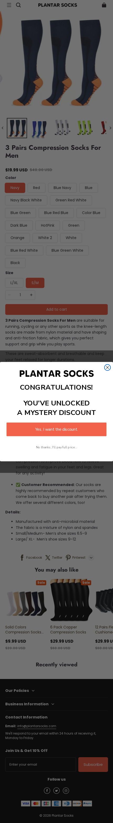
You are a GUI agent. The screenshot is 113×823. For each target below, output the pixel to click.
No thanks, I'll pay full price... (56, 447)
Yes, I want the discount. (56, 429)
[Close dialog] (108, 367)
